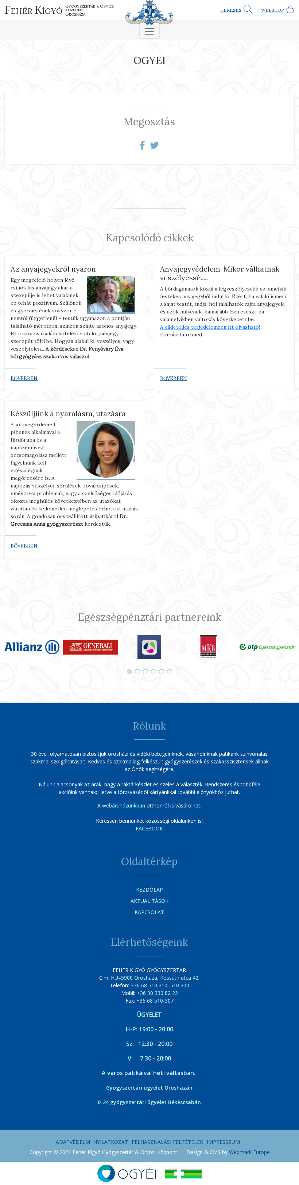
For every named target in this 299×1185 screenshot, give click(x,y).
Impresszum (223, 1141)
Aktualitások (149, 900)
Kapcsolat (149, 912)
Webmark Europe (249, 1152)
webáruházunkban (123, 805)
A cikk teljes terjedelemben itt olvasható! (210, 327)
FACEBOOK (149, 828)
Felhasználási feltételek (167, 1141)
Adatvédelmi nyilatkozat (92, 1141)
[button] (129, 671)
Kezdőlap (149, 889)
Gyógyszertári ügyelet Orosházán (149, 1087)
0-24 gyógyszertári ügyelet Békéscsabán (149, 1102)
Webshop (272, 10)
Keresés (230, 10)
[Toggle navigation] (149, 31)
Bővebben (24, 378)
